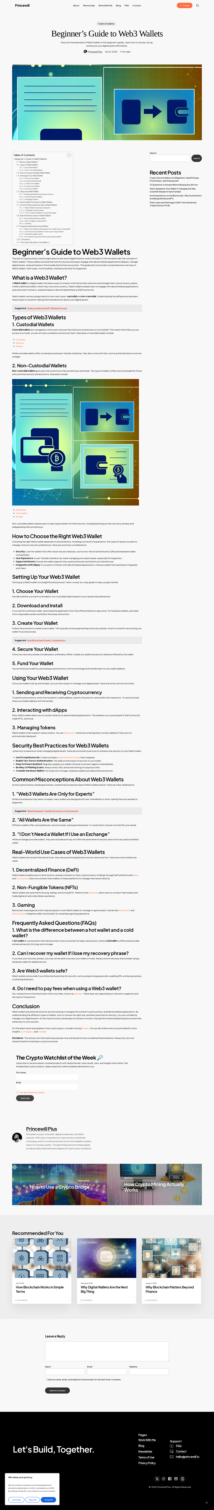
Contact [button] (181, 1451)
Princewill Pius (95, 51)
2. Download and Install (32, 181)
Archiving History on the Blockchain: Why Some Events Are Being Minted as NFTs (175, 197)
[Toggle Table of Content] (68, 155)
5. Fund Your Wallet (31, 189)
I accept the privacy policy (32, 1092)
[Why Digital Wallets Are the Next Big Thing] (106, 1271)
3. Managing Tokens (31, 199)
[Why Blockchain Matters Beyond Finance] (171, 1271)
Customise (16, 1500)
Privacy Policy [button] (147, 1463)
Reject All (32, 1500)
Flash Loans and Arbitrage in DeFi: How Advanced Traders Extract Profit (173, 204)
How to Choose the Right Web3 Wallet (35, 173)
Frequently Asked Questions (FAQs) (34, 226)
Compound (22, 878)
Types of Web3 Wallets (29, 165)
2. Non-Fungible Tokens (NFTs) (35, 221)
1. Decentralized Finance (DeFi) (34, 218)
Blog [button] (141, 1445)
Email (18, 1082)
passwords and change (68, 757)
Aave (135, 875)
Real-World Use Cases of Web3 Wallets (35, 216)
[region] (32, 1489)
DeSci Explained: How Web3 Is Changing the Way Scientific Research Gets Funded (173, 190)
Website (133, 1366)
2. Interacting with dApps (33, 197)
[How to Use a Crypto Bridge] (59, 1184)
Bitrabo (85, 1028)
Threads (42, 1031)
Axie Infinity (124, 910)
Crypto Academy (106, 23)
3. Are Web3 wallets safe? (33, 234)
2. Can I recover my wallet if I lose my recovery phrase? (44, 232)
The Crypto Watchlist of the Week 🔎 (35, 242)
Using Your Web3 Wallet (29, 191)
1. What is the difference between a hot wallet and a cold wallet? (46, 229)
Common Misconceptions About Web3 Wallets (38, 205)
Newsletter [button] (145, 1451)
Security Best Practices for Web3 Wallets (36, 202)
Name (48, 1366)
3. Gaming (27, 223)
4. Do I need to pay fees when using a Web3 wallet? (42, 237)
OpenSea (94, 892)
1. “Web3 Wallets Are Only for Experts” (37, 208)
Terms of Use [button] (146, 1457)
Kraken (19, 346)
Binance (20, 342)
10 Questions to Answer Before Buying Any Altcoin (174, 184)
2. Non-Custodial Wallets (33, 170)
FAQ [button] (179, 1446)
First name (21, 1072)
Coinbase (21, 339)
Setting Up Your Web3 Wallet (31, 176)
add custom (70, 732)
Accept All (48, 1500)
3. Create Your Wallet (31, 184)
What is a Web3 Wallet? (29, 162)
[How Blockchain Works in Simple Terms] (41, 1271)
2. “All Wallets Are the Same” (33, 210)
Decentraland (19, 913)
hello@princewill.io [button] (187, 1456)
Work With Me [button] (147, 1440)
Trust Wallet (21, 513)
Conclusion (25, 239)
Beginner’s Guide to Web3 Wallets (31, 159)
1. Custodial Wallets (30, 167)
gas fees (78, 993)
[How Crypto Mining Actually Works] (154, 1184)
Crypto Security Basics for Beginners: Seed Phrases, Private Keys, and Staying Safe (174, 179)
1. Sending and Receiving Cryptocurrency (38, 194)
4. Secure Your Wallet (32, 186)
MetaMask (21, 509)
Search (153, 153)
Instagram (28, 1031)
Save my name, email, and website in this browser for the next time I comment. (84, 1379)
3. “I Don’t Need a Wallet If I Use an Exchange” (40, 213)
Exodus (19, 516)
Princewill (22, 5)
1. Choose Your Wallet (31, 178)
